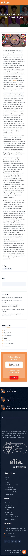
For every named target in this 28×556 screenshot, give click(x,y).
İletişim (13, 377)
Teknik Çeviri (8, 509)
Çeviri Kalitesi (7, 333)
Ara (3, 278)
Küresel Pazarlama (8, 343)
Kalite (7, 477)
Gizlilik (7, 482)
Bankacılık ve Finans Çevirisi (11, 517)
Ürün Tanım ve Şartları (11, 491)
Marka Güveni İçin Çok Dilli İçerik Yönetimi (12, 297)
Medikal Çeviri (8, 505)
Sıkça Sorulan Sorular (11, 489)
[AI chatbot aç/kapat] (24, 552)
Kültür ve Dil (7, 340)
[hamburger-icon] (23, 3)
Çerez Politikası (10, 494)
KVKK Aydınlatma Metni (12, 484)
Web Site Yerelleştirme (10, 519)
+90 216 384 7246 (14, 373)
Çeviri (5, 330)
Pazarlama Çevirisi (9, 514)
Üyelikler (8, 480)
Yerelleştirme (7, 346)
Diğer (5, 338)
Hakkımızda (8, 502)
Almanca (15, 80)
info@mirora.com (11, 400)
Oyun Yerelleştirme (9, 507)
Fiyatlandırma (9, 487)
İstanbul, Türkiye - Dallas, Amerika (16, 408)
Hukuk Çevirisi (8, 512)
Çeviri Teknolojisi (8, 335)
